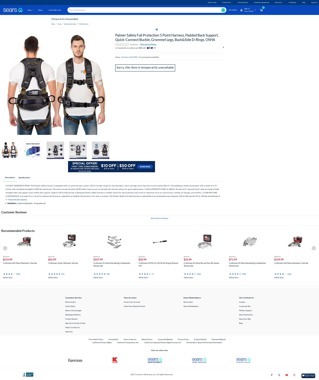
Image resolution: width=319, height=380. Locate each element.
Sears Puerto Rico (246, 315)
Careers (242, 302)
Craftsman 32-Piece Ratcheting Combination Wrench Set (111, 264)
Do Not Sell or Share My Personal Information (204, 342)
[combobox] (146, 10)
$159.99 (279, 259)
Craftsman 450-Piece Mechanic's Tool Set (20, 263)
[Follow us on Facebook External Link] (271, 375)
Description (10, 177)
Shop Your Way (245, 319)
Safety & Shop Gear (70, 24)
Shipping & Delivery (73, 315)
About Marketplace (190, 306)
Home (53, 24)
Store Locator (70, 302)
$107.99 (98, 259)
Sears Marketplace (192, 298)
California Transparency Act (128, 342)
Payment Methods (219, 339)
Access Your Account (132, 302)
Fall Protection (83, 24)
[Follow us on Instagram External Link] (294, 375)
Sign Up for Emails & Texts (75, 323)
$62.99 (52, 259)
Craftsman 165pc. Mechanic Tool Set (63, 263)
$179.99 (232, 257)
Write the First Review (148, 44)
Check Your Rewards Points (134, 306)
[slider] (9, 273)
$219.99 (7, 259)
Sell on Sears (188, 302)
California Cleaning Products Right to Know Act (162, 342)
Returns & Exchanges (73, 310)
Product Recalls (71, 319)
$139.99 (142, 257)
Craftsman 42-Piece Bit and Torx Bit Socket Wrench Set (201, 264)
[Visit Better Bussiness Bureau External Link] (27, 374)
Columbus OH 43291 (129, 57)
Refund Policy (147, 339)
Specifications (24, 177)
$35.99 (142, 259)
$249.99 (96, 257)
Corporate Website (165, 339)
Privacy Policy (183, 339)
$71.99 (233, 259)
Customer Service (73, 298)
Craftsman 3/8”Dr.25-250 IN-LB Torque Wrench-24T (159, 264)
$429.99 (277, 257)
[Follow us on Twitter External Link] (279, 375)
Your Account (130, 298)
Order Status (70, 306)
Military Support (245, 310)
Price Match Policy (96, 339)
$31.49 (188, 259)
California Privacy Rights (102, 342)
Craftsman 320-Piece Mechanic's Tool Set (291, 263)
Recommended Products (18, 231)
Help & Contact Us (72, 327)
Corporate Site (244, 306)
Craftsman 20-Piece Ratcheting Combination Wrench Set (247, 264)
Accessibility (113, 339)
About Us (69, 332)
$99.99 (186, 257)
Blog (241, 323)
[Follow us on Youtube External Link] (286, 375)
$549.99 (6, 257)
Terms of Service (130, 339)
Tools (59, 24)
